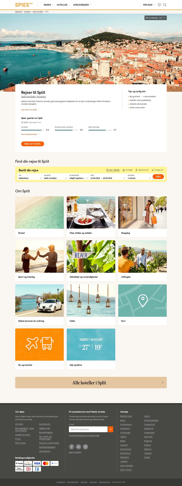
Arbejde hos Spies (22, 434)
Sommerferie (125, 449)
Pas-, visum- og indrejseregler (45, 437)
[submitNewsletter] (110, 429)
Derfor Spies (20, 443)
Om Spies (19, 424)
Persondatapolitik (72, 482)
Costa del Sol (149, 424)
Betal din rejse (126, 416)
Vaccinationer (45, 451)
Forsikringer (125, 432)
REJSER (47, 4)
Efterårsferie (125, 453)
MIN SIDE (147, 4)
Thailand (148, 453)
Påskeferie (124, 457)
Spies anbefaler (126, 465)
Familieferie (125, 428)
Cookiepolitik (61, 482)
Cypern (147, 416)
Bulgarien (148, 441)
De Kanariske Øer (151, 420)
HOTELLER (62, 4)
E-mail (71, 424)
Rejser (122, 420)
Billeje (122, 441)
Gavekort (124, 445)
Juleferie (124, 461)
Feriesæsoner (126, 424)
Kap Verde (148, 436)
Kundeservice (44, 424)
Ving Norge (83, 482)
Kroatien (41, 96)
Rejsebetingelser (46, 432)
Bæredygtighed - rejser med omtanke (24, 429)
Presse (18, 438)
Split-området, (29, 96)
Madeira (147, 445)
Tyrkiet (147, 457)
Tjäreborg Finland (104, 482)
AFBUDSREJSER (81, 4)
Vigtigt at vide (44, 428)
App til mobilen (75, 452)
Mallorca (147, 449)
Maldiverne (148, 428)
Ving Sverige (93, 482)
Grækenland (149, 432)
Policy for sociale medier (49, 443)
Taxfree (123, 436)
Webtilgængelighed (47, 447)
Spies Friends (125, 469)
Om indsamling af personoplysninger (84, 435)
